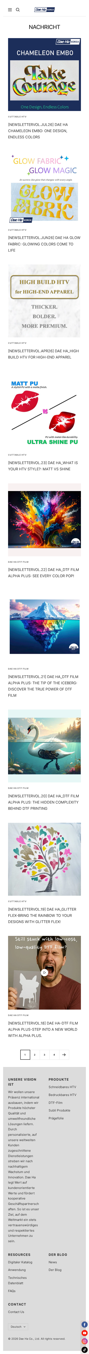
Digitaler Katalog (20, 1262)
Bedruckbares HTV (62, 1095)
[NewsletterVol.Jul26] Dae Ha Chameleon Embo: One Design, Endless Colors (38, 130)
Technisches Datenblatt (17, 1280)
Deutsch (16, 1326)
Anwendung (17, 1270)
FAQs (12, 1291)
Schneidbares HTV (62, 1087)
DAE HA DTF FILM (18, 562)
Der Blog (55, 1270)
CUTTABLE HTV (17, 116)
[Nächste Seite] (64, 1055)
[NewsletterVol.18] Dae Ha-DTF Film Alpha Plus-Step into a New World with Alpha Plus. (43, 1029)
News (53, 1262)
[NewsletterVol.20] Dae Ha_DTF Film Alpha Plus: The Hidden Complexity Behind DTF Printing (43, 802)
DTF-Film (56, 1103)
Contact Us (16, 1312)
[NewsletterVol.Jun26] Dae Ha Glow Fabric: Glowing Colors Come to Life (44, 243)
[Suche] (18, 10)
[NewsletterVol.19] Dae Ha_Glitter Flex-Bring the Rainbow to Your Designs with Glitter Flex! (42, 915)
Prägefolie (56, 1118)
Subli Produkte (59, 1110)
